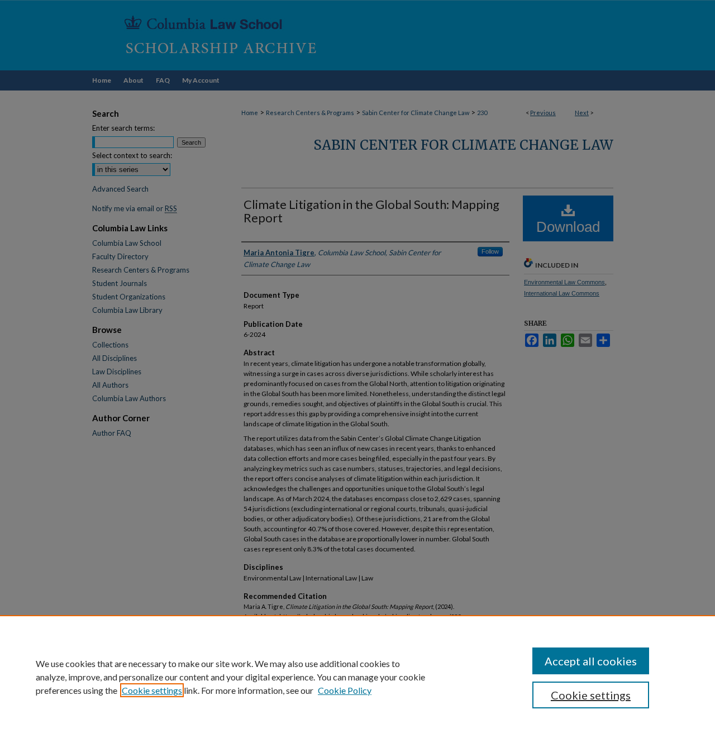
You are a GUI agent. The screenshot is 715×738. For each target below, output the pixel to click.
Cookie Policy (344, 690)
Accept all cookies (591, 661)
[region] (357, 676)
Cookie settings (152, 690)
